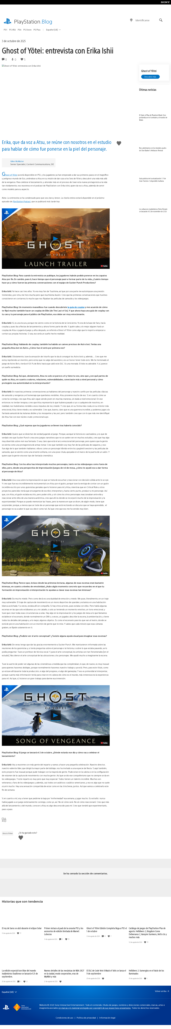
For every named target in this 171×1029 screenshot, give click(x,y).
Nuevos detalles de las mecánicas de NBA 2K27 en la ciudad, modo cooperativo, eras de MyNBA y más (64, 973)
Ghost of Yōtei (9, 175)
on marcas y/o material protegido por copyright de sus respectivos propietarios (94, 1008)
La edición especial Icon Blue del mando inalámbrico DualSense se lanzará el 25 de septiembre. (20, 973)
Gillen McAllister (17, 161)
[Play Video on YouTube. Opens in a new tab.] (104, 266)
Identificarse (142, 20)
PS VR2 (12, 29)
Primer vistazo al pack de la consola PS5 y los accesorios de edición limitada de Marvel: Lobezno (63, 931)
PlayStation (33, 21)
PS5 (5, 29)
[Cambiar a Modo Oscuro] (131, 20)
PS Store (27, 29)
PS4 (19, 29)
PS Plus (37, 29)
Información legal (107, 1017)
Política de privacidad (86, 1017)
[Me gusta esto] (18, 933)
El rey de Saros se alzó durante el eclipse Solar (22, 928)
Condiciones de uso (64, 1017)
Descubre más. (150, 77)
